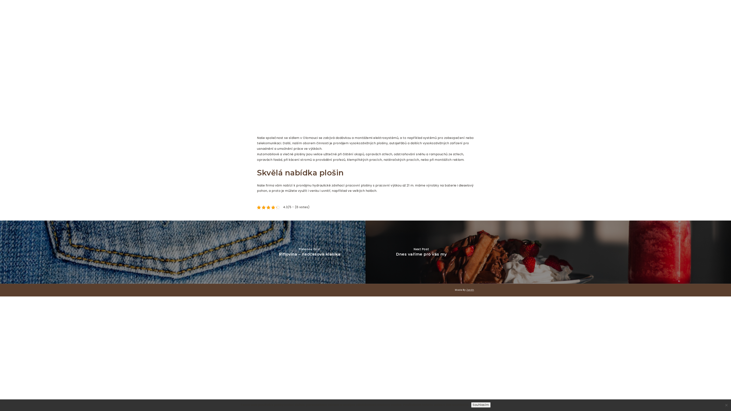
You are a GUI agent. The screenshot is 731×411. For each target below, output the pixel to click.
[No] (726, 405)
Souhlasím (481, 405)
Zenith (470, 290)
